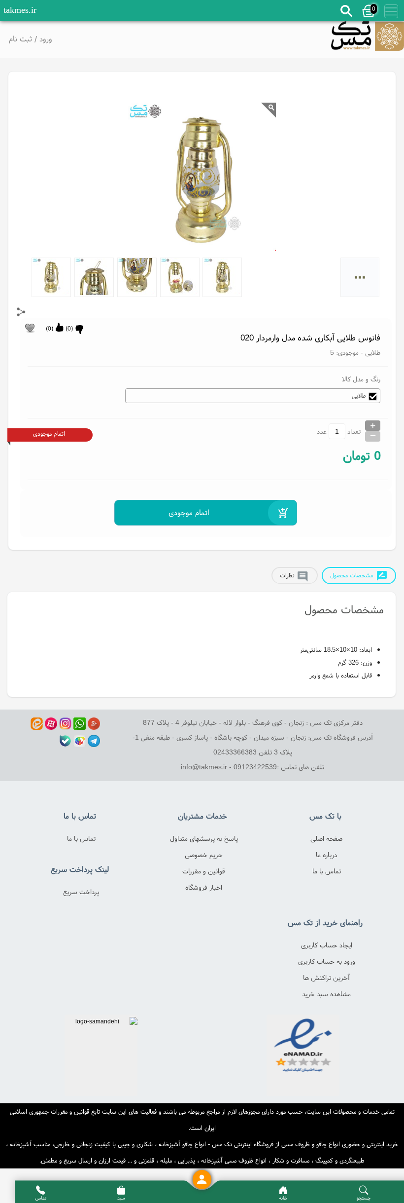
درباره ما (326, 855)
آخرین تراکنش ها (326, 977)
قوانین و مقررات (203, 871)
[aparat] (51, 723)
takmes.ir (19, 10)
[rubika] (79, 741)
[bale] (65, 741)
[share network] (21, 312)
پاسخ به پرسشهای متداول (204, 838)
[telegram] (94, 741)
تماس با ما (326, 871)
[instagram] (65, 723)
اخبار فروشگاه (203, 887)
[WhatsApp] (79, 723)
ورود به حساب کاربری (326, 961)
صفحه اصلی (326, 838)
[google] (94, 723)
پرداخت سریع (81, 892)
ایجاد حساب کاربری (326, 945)
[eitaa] (37, 723)
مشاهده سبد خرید (326, 994)
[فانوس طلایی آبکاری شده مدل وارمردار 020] (367, 39)
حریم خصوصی (204, 855)
